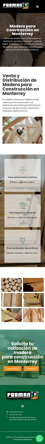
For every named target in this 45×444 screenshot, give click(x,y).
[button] (37, 6)
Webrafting (28, 439)
